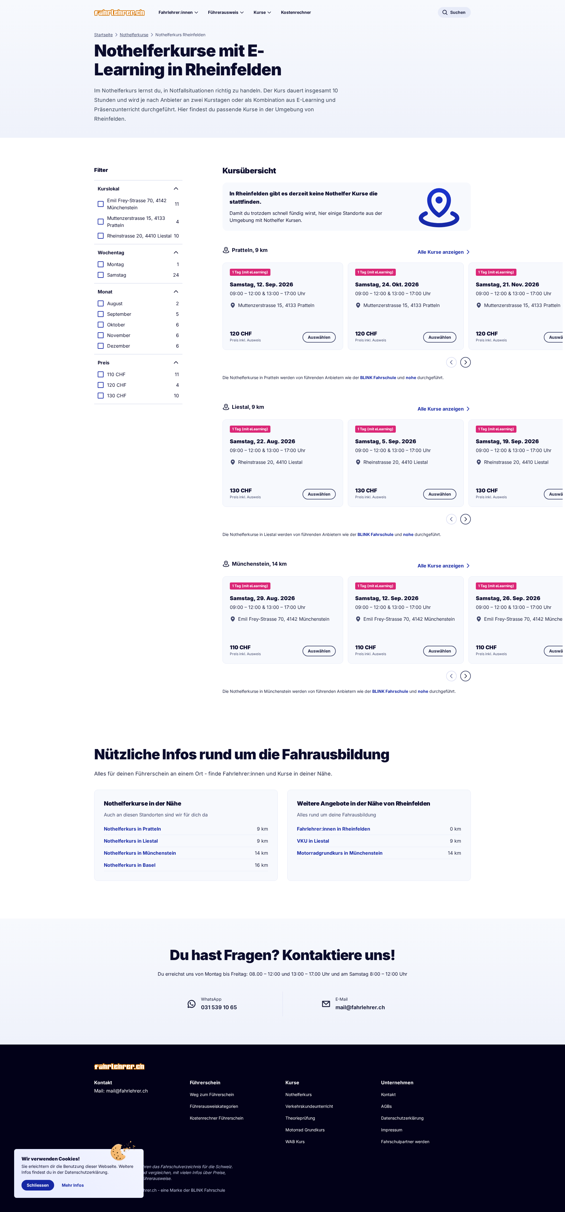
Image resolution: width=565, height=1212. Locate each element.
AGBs (386, 1106)
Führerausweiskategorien (214, 1106)
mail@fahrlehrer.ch (127, 1091)
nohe (411, 377)
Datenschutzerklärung (402, 1117)
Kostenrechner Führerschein (216, 1117)
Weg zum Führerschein (212, 1094)
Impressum (391, 1129)
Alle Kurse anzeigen (441, 252)
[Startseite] (119, 12)
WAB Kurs (295, 1141)
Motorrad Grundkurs (305, 1129)
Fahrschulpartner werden (405, 1141)
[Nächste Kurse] (465, 362)
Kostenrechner (296, 12)
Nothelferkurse (134, 34)
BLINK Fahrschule (378, 377)
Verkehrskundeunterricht (309, 1106)
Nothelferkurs (298, 1094)
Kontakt (388, 1094)
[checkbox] (138, 204)
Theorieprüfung (300, 1117)
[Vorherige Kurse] (451, 362)
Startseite (103, 34)
